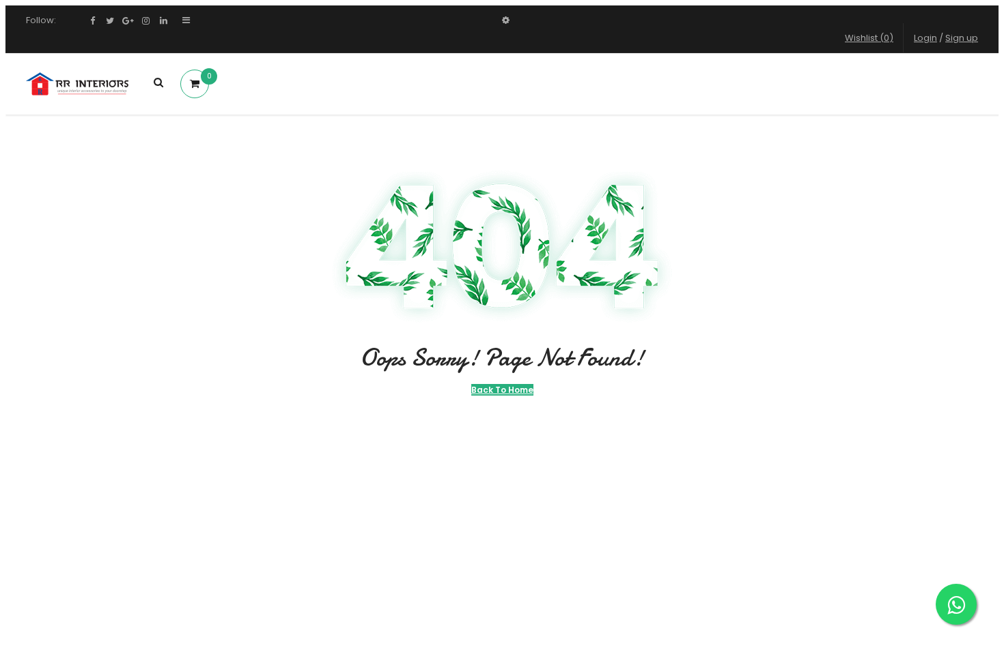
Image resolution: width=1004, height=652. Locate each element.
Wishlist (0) (869, 37)
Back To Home (502, 390)
